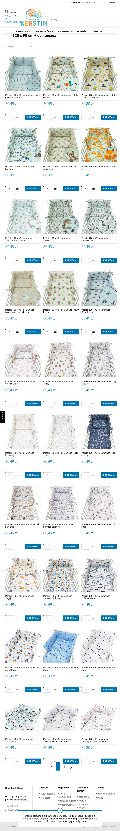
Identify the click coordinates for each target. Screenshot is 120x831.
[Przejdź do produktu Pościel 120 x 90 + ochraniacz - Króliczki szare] (99, 574)
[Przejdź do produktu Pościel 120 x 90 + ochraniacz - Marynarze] (23, 144)
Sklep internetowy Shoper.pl (102, 826)
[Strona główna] (34, 17)
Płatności (45, 798)
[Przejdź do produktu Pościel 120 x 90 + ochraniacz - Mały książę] (99, 359)
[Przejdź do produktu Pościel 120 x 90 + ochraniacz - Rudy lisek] (99, 144)
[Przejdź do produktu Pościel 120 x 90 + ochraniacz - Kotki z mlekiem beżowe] (99, 73)
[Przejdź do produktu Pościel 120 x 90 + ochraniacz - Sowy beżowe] (61, 287)
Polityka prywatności (84, 802)
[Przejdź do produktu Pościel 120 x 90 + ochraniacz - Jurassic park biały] (61, 574)
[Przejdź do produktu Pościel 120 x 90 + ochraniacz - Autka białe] (23, 717)
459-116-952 (11, 17)
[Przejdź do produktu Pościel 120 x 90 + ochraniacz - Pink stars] (99, 645)
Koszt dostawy (47, 794)
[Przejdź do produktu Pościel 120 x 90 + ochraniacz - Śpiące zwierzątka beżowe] (23, 287)
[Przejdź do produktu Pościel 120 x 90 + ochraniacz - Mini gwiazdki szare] (23, 73)
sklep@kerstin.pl (13, 22)
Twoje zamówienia (65, 795)
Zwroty (81, 808)
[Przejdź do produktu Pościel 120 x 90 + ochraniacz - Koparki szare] (99, 287)
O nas (100, 798)
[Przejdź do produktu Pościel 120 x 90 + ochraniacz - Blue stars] (61, 645)
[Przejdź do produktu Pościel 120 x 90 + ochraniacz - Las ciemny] (99, 431)
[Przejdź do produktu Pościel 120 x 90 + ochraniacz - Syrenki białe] (23, 359)
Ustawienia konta (67, 801)
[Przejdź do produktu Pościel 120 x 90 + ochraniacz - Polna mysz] (23, 431)
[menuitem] (23, 31)
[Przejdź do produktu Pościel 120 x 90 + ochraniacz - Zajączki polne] (99, 216)
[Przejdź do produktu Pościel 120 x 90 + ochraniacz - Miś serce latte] (61, 144)
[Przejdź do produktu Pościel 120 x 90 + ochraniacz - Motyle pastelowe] (61, 502)
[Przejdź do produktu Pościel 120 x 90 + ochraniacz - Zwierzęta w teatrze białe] (99, 717)
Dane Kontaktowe (106, 794)
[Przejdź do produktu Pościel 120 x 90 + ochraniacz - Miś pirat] (99, 502)
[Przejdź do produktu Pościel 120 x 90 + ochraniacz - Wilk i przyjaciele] (23, 502)
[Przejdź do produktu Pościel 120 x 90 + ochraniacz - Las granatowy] (23, 645)
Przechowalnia (66, 805)
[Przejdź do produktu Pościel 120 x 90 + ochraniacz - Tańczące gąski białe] (23, 216)
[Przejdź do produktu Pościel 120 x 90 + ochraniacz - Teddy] (61, 359)
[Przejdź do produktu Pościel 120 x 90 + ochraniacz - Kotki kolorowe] (61, 73)
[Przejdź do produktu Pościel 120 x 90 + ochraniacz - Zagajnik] (23, 574)
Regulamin (83, 797)
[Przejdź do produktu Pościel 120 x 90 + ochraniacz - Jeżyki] (61, 216)
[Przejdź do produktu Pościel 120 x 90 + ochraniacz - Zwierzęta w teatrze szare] (61, 717)
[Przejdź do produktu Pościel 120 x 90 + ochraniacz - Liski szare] (61, 431)
